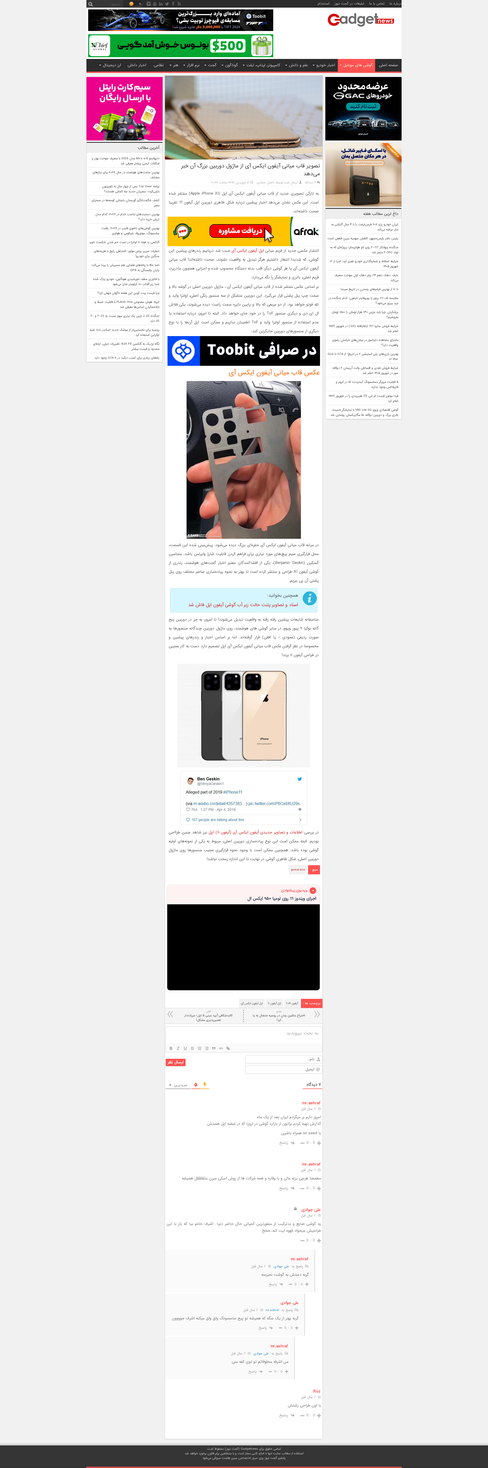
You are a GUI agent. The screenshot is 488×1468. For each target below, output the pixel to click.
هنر (175, 65)
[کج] (178, 1048)
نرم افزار (193, 65)
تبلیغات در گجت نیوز (349, 3)
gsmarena (298, 869)
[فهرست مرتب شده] (199, 1048)
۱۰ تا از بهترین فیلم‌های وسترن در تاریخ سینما (369, 289)
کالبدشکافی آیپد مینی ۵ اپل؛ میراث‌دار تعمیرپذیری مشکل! (209, 1015)
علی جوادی (281, 1266)
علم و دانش (298, 65)
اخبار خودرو (325, 65)
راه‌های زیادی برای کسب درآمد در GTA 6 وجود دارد (127, 358)
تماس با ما (377, 3)
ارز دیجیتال (112, 65)
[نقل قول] (213, 1048)
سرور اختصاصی (248, 1458)
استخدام (323, 3)
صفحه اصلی (388, 65)
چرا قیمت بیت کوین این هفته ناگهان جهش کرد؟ (128, 293)
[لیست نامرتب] (206, 1048)
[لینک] (228, 1048)
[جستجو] (90, 4)
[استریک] (192, 1048)
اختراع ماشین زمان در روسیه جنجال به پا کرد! (279, 1015)
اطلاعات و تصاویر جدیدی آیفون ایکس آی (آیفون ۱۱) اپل (255, 832)
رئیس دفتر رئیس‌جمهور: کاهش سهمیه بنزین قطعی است (362, 238)
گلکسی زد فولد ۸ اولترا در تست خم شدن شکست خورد (124, 242)
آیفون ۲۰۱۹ (292, 1003)
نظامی (159, 65)
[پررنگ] (171, 1048)
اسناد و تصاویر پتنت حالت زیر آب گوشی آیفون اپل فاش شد (243, 605)
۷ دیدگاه (310, 182)
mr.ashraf (272, 1310)
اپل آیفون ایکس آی (248, 251)
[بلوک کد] (220, 1048)
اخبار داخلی (137, 65)
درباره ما (396, 3)
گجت (212, 65)
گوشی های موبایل (358, 65)
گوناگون (231, 65)
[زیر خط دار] (185, 1048)
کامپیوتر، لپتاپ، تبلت (263, 65)
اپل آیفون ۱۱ (274, 1003)
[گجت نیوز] (361, 28)
